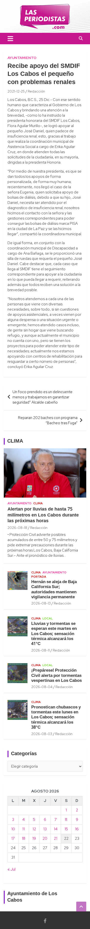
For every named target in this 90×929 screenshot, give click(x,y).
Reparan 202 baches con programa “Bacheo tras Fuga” (48, 420)
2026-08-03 (41, 734)
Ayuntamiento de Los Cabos (32, 897)
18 (23, 838)
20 (44, 838)
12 (34, 829)
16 (77, 829)
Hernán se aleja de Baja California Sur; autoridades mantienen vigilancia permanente (54, 589)
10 (13, 829)
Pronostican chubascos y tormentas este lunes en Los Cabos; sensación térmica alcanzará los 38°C (56, 717)
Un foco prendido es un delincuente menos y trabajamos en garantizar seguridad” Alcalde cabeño (42, 397)
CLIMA (15, 441)
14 (56, 829)
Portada (38, 577)
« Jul (12, 869)
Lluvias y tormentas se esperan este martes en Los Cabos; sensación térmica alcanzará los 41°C (54, 634)
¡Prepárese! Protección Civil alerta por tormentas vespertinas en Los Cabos (56, 675)
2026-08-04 (41, 687)
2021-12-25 (16, 91)
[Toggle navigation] (10, 38)
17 (13, 838)
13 (45, 829)
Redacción (36, 91)
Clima (38, 503)
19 (34, 838)
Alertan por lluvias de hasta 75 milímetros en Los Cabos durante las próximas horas (43, 515)
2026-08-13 (41, 603)
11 (23, 829)
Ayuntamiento (22, 57)
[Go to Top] (81, 907)
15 (66, 829)
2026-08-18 (17, 527)
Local (47, 618)
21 (55, 838)
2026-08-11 (40, 650)
